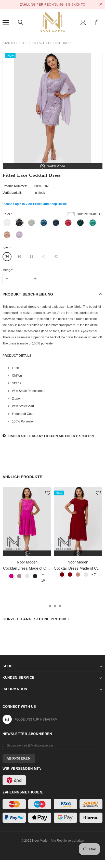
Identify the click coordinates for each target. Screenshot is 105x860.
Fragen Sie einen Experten (69, 436)
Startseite (12, 43)
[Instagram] (7, 719)
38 (31, 256)
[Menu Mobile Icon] (6, 22)
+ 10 (43, 575)
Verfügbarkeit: (12, 193)
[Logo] (52, 21)
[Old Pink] (19, 576)
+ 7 (93, 574)
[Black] (35, 576)
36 (19, 256)
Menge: (8, 270)
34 (7, 256)
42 (56, 256)
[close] (100, 4)
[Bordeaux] (62, 574)
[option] (52, 108)
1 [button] (45, 606)
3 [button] (55, 606)
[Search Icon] (20, 22)
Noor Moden (27, 562)
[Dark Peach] (78, 574)
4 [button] (60, 606)
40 (44, 256)
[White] (86, 574)
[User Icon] (83, 22)
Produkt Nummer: (15, 186)
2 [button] (50, 606)
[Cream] (27, 576)
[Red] (70, 574)
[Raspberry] (11, 576)
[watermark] (27, 521)
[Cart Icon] (97, 22)
